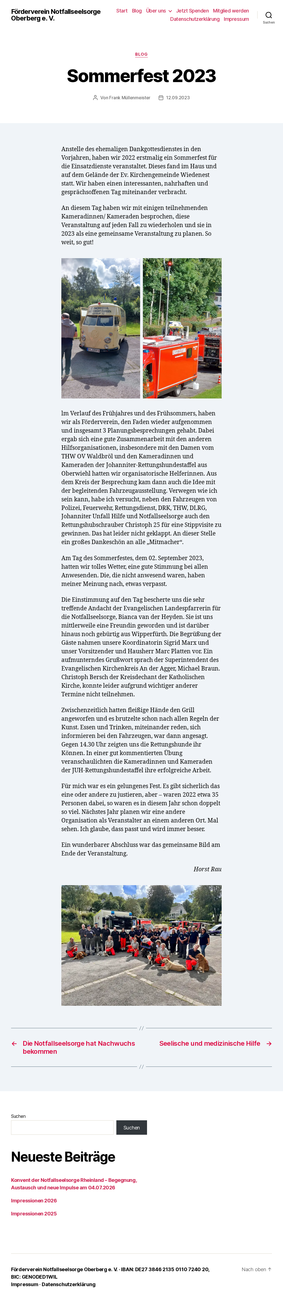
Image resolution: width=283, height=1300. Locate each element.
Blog (137, 11)
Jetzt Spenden (192, 11)
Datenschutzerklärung (194, 19)
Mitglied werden (231, 11)
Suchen (18, 1116)
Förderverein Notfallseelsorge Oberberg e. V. (56, 15)
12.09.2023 (178, 97)
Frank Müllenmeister (129, 97)
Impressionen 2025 (34, 1214)
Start (122, 11)
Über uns (156, 11)
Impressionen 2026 (34, 1200)
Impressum (236, 19)
